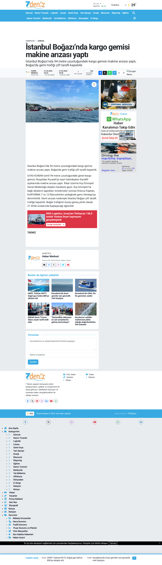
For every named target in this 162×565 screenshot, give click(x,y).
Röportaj (116, 13)
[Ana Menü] (134, 18)
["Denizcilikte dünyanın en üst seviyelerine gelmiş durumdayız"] (62, 309)
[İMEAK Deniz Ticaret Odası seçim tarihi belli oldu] (38, 309)
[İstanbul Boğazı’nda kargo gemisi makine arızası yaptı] (62, 101)
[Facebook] (49, 265)
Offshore (72, 18)
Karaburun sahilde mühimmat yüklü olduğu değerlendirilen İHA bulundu (85, 321)
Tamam (113, 543)
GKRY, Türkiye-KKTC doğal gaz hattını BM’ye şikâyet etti (38, 295)
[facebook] (25, 422)
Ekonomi (105, 13)
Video (91, 374)
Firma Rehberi (16, 499)
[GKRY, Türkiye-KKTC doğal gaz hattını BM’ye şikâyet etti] (38, 285)
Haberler (30, 41)
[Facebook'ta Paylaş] (100, 73)
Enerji (96, 13)
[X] (32, 401)
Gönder (33, 362)
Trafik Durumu (20, 524)
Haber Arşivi (19, 537)
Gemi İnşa (73, 13)
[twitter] (48, 422)
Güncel (29, 13)
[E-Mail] (44, 265)
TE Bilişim (132, 413)
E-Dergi (94, 18)
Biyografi (13, 505)
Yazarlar (69, 377)
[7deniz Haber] (35, 5)
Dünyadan (83, 18)
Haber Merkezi (50, 256)
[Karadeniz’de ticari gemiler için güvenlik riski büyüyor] (62, 285)
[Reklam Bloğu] (118, 94)
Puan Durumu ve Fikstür (25, 528)
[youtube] (95, 422)
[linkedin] (141, 422)
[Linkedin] (63, 265)
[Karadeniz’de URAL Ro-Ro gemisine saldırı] (86, 285)
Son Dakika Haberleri (23, 534)
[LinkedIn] (46, 401)
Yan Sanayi (85, 13)
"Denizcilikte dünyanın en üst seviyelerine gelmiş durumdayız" (62, 319)
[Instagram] (58, 265)
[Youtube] (68, 265)
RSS (31, 413)
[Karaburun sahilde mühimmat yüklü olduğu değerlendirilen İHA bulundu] (86, 309)
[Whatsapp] (56, 401)
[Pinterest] (37, 401)
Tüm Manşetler (20, 531)
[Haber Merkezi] (34, 258)
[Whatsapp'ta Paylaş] (109, 73)
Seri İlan (13, 502)
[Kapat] (160, 543)
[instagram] (71, 422)
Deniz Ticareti (41, 13)
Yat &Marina (60, 18)
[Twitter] (54, 265)
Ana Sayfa (13, 428)
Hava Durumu (19, 521)
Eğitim (125, 13)
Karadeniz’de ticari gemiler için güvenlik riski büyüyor (61, 295)
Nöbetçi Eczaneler (22, 518)
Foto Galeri (71, 374)
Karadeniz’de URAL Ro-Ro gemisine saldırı (85, 294)
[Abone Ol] (131, 73)
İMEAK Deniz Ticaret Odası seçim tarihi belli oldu (38, 319)
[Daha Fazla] (114, 73)
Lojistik (54, 13)
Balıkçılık (47, 18)
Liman (63, 13)
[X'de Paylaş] (105, 73)
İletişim (91, 377)
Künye (68, 380)
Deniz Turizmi (33, 18)
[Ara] (134, 13)
